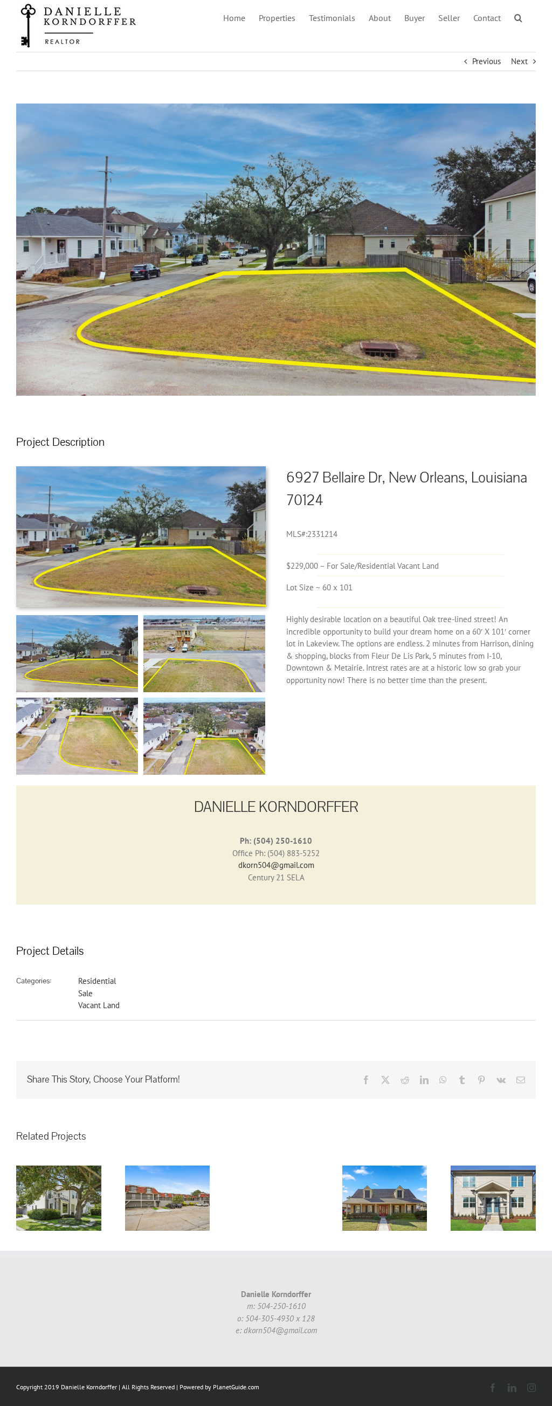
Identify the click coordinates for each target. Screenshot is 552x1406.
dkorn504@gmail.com (276, 865)
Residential (97, 981)
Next (519, 61)
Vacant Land (99, 1005)
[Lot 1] (141, 470)
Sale (85, 993)
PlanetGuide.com (236, 1387)
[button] (518, 17)
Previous (486, 61)
